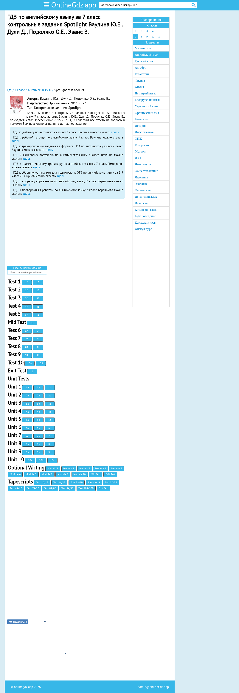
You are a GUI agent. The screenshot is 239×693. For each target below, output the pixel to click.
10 (153, 36)
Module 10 (79, 474)
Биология (141, 119)
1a (27, 387)
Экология (141, 184)
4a (27, 411)
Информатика (144, 132)
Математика (143, 48)
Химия (139, 87)
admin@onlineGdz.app (153, 687)
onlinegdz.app (23, 687)
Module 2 (68, 468)
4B (37, 306)
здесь (115, 132)
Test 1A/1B (42, 482)
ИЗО (138, 158)
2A (26, 290)
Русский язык (144, 61)
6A (26, 331)
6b (38, 428)
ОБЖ (138, 138)
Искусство (142, 203)
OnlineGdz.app (73, 5)
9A (26, 355)
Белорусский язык (147, 100)
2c (49, 395)
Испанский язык (146, 196)
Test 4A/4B (94, 482)
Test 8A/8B (50, 488)
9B (37, 355)
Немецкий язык (145, 93)
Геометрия (142, 74)
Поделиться (20, 621)
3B (37, 298)
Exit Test (110, 474)
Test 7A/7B (33, 488)
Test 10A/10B (86, 488)
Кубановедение (145, 216)
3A (26, 298)
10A (29, 363)
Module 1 (52, 468)
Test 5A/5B (111, 482)
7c (49, 436)
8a (27, 444)
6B (37, 331)
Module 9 (63, 474)
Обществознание (146, 171)
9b (38, 452)
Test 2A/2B (59, 482)
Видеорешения (151, 20)
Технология (143, 190)
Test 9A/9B (67, 488)
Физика (140, 80)
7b (38, 436)
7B (37, 339)
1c (49, 387)
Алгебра (140, 67)
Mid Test (95, 474)
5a (27, 419)
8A (26, 347)
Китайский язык (145, 209)
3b (38, 403)
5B (37, 314)
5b (38, 419)
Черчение (141, 177)
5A (26, 314)
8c (49, 444)
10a (30, 460)
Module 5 (116, 468)
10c (52, 460)
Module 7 (31, 474)
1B (37, 282)
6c (49, 428)
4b (38, 411)
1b (38, 387)
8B (37, 347)
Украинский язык (146, 106)
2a (27, 395)
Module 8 (47, 474)
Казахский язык (145, 222)
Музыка (140, 151)
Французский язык (147, 113)
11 (158, 36)
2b (38, 395)
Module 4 (100, 468)
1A (26, 282)
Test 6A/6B (16, 488)
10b (41, 460)
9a (27, 452)
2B (37, 290)
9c (49, 452)
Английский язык (146, 54)
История (140, 125)
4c (49, 411)
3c (49, 403)
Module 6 (15, 474)
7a (27, 436)
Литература (143, 164)
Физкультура (143, 229)
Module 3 (84, 468)
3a (27, 403)
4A (26, 306)
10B (40, 363)
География (142, 145)
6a (27, 428)
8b (38, 444)
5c (49, 419)
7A (26, 339)
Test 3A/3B (77, 482)
